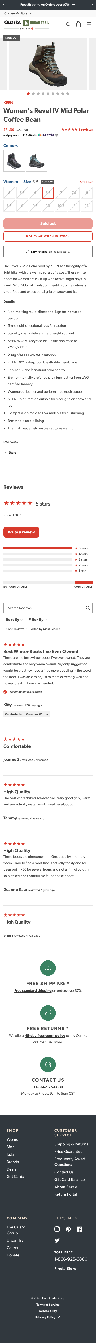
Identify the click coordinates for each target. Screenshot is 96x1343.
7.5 (76, 195)
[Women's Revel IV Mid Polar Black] (14, 161)
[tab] (28, 93)
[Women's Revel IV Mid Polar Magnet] (37, 161)
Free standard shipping (33, 990)
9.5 (37, 208)
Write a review (21, 532)
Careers (13, 1247)
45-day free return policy (45, 1035)
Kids (10, 1154)
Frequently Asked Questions (69, 1161)
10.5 (62, 208)
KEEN (8, 102)
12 (89, 208)
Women (14, 1139)
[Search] (68, 24)
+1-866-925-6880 (48, 1087)
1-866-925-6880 (70, 1259)
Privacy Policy (45, 1317)
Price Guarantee (68, 1151)
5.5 (24, 195)
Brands (13, 1161)
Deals (11, 1169)
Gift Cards (15, 1176)
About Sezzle (65, 1186)
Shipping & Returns (71, 1144)
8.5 (11, 208)
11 (76, 208)
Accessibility (48, 1311)
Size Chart (86, 182)
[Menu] (89, 24)
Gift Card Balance (69, 1179)
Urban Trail (16, 1240)
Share (12, 453)
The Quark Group (16, 1230)
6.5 (50, 195)
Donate (13, 1255)
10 (50, 208)
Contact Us (63, 1172)
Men (11, 1146)
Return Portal (65, 1194)
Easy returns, (39, 251)
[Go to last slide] (4, 4)
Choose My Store (15, 13)
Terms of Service (48, 1305)
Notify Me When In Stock (48, 236)
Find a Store (65, 1268)
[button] (78, 24)
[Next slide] (92, 4)
